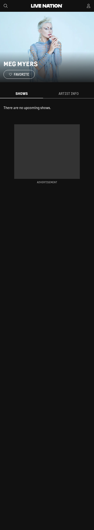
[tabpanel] (47, 107)
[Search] (6, 5)
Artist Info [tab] (69, 93)
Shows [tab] (22, 93)
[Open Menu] (88, 5)
